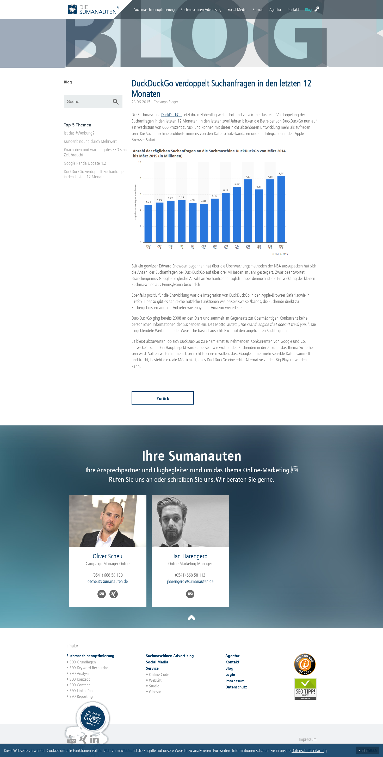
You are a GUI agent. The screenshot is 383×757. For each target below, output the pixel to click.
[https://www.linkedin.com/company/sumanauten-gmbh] (94, 743)
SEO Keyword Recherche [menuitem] (89, 667)
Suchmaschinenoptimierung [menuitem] (154, 9)
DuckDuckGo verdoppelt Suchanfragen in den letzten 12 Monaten (95, 174)
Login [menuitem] (316, 9)
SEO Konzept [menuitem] (80, 679)
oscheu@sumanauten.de (108, 581)
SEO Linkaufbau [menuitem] (82, 690)
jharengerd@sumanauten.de (190, 581)
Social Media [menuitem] (236, 9)
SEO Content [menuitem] (80, 684)
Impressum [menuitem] (234, 680)
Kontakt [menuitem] (293, 9)
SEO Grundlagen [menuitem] (83, 662)
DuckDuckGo (171, 114)
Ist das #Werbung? (79, 133)
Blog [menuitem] (308, 9)
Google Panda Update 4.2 (85, 163)
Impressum (308, 739)
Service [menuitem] (258, 9)
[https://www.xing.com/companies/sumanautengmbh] (83, 743)
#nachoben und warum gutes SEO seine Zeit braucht (96, 152)
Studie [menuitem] (154, 685)
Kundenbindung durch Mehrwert (90, 141)
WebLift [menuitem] (155, 680)
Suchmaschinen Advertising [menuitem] (201, 9)
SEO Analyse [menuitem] (79, 673)
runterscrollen (191, 617)
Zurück (163, 398)
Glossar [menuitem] (155, 691)
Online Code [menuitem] (159, 674)
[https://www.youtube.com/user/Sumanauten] (71, 743)
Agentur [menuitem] (275, 9)
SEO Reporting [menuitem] (81, 696)
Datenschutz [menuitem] (236, 687)
